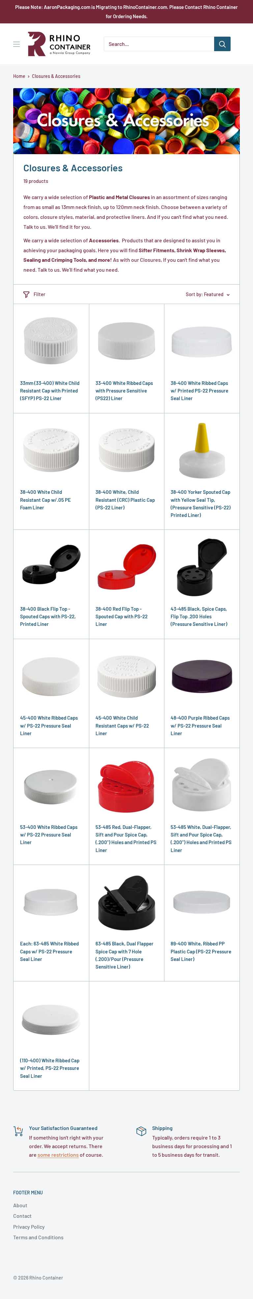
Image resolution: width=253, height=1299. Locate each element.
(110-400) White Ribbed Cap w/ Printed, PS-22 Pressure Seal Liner (49, 1068)
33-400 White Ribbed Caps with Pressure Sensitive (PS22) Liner (124, 390)
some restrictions (58, 1154)
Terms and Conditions (38, 1237)
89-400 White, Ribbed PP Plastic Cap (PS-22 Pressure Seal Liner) (201, 951)
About (20, 1205)
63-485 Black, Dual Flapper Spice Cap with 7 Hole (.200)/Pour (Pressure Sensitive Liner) (125, 955)
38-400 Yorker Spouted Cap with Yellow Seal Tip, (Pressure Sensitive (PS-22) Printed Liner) (201, 503)
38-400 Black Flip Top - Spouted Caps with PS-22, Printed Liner (48, 616)
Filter (39, 294)
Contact (22, 1216)
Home (19, 76)
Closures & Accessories (56, 76)
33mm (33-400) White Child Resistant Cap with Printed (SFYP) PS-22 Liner (49, 390)
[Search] (222, 44)
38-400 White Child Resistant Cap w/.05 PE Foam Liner (45, 499)
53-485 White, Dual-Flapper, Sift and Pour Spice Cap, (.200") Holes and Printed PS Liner (201, 838)
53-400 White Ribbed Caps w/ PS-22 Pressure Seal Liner (48, 834)
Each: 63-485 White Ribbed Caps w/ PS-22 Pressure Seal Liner (49, 951)
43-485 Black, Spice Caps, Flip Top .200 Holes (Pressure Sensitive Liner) (199, 616)
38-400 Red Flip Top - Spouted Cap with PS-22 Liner (122, 616)
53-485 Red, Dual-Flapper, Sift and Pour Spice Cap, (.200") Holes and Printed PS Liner (126, 838)
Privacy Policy (29, 1226)
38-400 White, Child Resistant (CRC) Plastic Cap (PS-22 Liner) (125, 499)
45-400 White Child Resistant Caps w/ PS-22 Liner (122, 725)
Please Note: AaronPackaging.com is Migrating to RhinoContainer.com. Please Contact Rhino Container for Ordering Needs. (126, 11)
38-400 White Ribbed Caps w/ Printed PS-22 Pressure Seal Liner (199, 390)
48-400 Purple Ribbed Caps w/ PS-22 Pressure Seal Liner (200, 725)
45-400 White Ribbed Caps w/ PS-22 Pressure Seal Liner (49, 725)
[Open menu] (16, 44)
